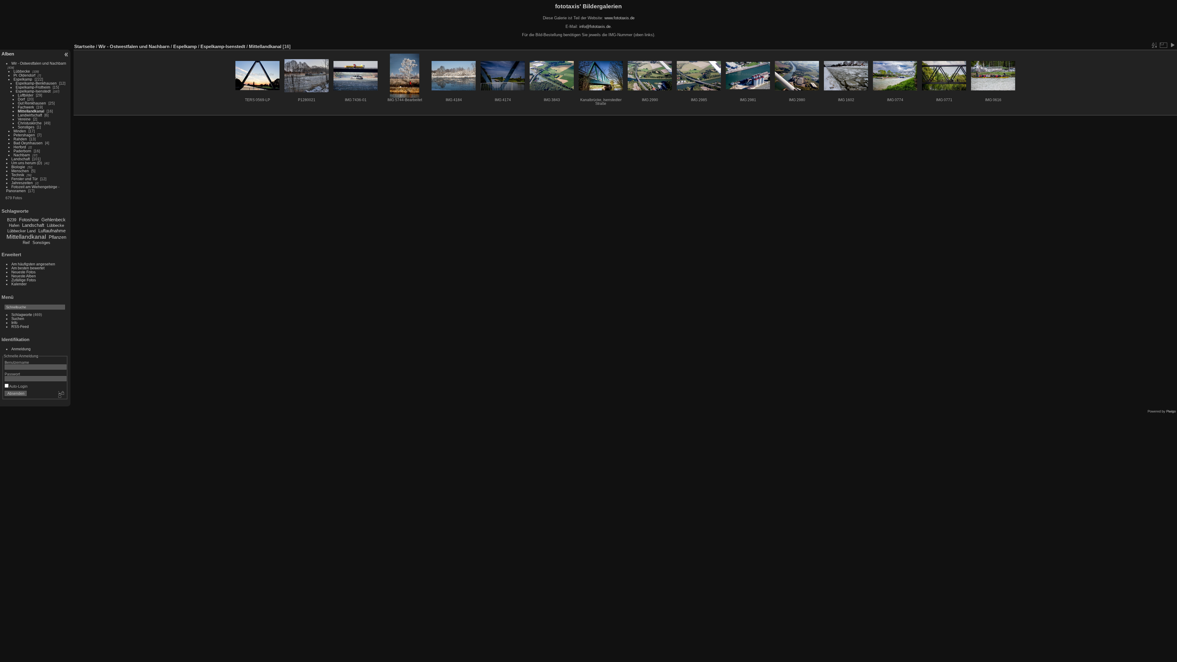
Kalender (19, 284)
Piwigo (1171, 411)
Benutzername (17, 362)
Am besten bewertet (27, 268)
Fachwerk (26, 107)
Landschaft (20, 159)
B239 (11, 220)
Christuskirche (30, 123)
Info (14, 323)
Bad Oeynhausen (28, 143)
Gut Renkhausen (32, 103)
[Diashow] (1172, 45)
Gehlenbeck (53, 219)
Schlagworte (21, 315)
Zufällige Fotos (23, 280)
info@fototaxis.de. (595, 26)
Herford (19, 147)
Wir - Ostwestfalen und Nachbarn (38, 63)
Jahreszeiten (22, 183)
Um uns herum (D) (26, 163)
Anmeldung (21, 349)
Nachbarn (21, 155)
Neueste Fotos (23, 272)
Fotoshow (29, 219)
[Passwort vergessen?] (61, 395)
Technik (17, 175)
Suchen (17, 319)
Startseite (84, 46)
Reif (26, 242)
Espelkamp (22, 79)
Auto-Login (18, 386)
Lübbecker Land (21, 231)
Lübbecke (21, 71)
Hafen (14, 225)
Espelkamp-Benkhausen (36, 83)
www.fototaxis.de (619, 18)
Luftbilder (25, 95)
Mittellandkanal (31, 111)
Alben (8, 53)
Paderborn (22, 151)
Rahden (20, 139)
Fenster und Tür (24, 179)
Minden (19, 131)
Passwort (12, 374)
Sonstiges (26, 127)
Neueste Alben (23, 276)
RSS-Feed (20, 327)
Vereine (24, 119)
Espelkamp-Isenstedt (33, 91)
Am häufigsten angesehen (33, 264)
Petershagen (24, 135)
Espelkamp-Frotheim (33, 87)
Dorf (21, 99)
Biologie (18, 167)
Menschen (20, 171)
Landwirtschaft (30, 115)
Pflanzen (57, 237)
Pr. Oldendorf (24, 75)
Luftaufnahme (52, 230)
